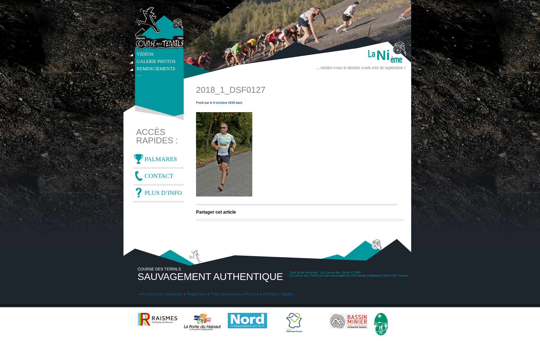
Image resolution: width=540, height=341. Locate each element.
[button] (224, 154)
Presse (252, 294)
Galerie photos (156, 61)
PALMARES (161, 158)
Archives (149, 294)
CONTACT (159, 175)
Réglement (196, 294)
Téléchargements (226, 294)
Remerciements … (156, 69)
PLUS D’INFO (163, 192)
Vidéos (145, 54)
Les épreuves (170, 294)
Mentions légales (278, 294)
